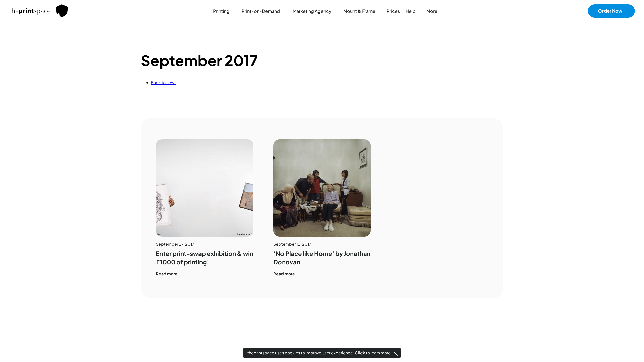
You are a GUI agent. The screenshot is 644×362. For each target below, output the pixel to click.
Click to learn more (373, 352)
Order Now (610, 11)
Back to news (163, 82)
